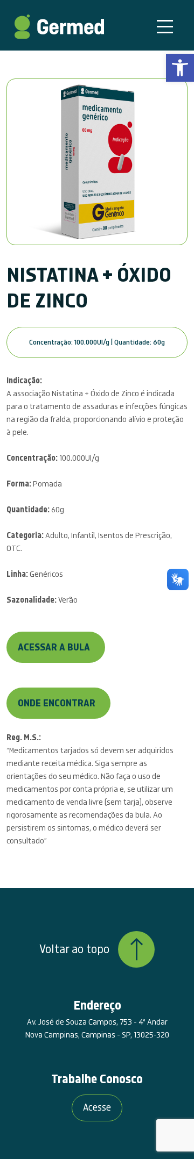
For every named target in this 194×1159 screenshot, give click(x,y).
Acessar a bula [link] (54, 647)
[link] (180, 68)
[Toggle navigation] (164, 26)
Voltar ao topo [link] (74, 949)
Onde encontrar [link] (56, 703)
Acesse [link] (97, 1108)
